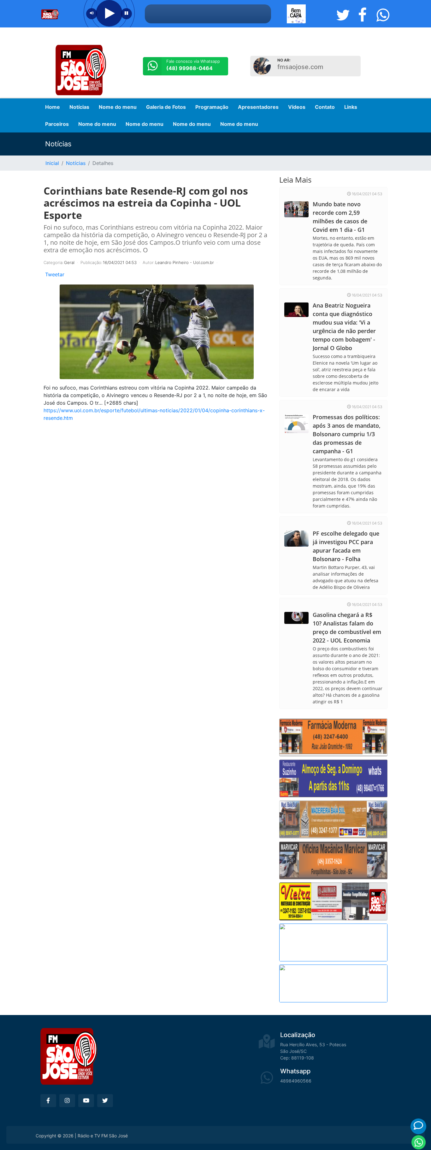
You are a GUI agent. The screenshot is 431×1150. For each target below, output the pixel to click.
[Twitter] (105, 1100)
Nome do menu (118, 107)
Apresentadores (258, 107)
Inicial (52, 163)
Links (350, 107)
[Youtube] (86, 1100)
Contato (325, 107)
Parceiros (57, 124)
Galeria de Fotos (166, 107)
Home (52, 107)
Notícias (79, 107)
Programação (211, 107)
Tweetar (54, 274)
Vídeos (296, 107)
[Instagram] (67, 1100)
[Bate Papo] (418, 1125)
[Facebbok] (48, 1100)
